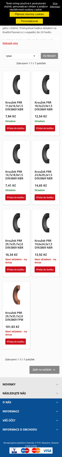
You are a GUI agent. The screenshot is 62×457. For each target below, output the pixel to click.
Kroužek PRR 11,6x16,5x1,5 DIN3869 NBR (14, 106)
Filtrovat (49, 56)
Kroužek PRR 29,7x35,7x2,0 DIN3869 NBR (14, 244)
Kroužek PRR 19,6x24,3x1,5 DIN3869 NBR (44, 244)
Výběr (21, 56)
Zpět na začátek (44, 370)
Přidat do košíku (15, 128)
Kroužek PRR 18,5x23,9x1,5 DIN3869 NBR (44, 106)
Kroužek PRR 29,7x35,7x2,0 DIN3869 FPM (14, 316)
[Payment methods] (31, 450)
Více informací (55, 5)
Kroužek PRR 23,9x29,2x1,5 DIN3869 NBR (44, 175)
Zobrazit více (10, 43)
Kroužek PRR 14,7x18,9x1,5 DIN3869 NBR (14, 175)
